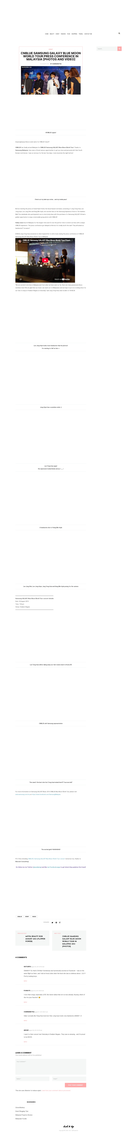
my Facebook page (53, 867)
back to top (68, 1126)
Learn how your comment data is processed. (56, 1090)
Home (46, 34)
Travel (81, 34)
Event (57, 34)
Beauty (52, 34)
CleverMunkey (20, 1107)
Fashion (63, 34)
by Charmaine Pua (55, 64)
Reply (25, 981)
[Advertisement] (56, 13)
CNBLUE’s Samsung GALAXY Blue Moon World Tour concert (46, 859)
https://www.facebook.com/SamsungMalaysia (46, 794)
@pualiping (37, 867)
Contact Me (88, 34)
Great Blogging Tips (21, 1111)
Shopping (74, 34)
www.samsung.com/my (22, 794)
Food (68, 34)
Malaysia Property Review (23, 1115)
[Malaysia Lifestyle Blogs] (109, 148)
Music (34, 916)
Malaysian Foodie (21, 1119)
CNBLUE (19, 916)
